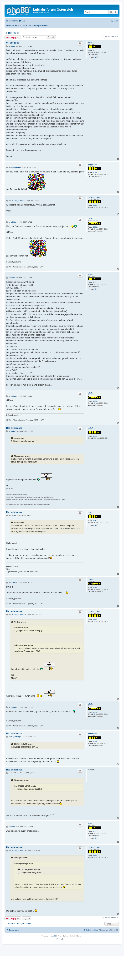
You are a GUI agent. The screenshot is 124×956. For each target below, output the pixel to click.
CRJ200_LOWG (94, 197)
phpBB (53, 936)
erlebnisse (12, 33)
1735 (95, 436)
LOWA (90, 219)
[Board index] (19, 10)
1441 (95, 205)
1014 (95, 172)
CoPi (90, 512)
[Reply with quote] (80, 43)
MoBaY (90, 428)
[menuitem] (22, 21)
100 (94, 50)
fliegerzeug (92, 164)
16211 (95, 227)
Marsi (90, 42)
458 (94, 520)
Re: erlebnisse (14, 428)
